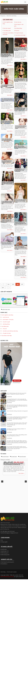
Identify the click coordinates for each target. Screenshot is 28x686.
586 (18, 284)
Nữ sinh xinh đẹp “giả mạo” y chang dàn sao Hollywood (6, 221)
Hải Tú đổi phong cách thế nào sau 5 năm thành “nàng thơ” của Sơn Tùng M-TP (16, 394)
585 (13, 284)
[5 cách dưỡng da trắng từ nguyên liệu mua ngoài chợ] (7, 198)
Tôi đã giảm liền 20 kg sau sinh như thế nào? (20, 109)
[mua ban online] (14, 300)
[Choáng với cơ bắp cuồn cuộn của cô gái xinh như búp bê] (20, 44)
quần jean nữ (4, 551)
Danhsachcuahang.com (7, 562)
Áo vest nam (14, 456)
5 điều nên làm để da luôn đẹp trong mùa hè (7, 140)
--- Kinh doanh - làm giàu (7, 319)
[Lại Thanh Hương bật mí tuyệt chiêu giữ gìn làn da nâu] (20, 71)
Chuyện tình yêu (19, 32)
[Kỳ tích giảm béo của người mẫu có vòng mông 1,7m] (20, 165)
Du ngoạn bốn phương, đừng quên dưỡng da (7, 161)
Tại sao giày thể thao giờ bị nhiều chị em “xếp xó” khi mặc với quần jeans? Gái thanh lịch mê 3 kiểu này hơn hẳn (17, 447)
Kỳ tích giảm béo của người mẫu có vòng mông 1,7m (19, 170)
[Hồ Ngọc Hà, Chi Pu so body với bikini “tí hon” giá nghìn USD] (3, 431)
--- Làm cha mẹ (5, 317)
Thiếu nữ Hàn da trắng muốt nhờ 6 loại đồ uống (7, 122)
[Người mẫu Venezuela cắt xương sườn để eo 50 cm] (20, 218)
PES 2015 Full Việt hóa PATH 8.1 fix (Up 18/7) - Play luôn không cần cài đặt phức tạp (13, 464)
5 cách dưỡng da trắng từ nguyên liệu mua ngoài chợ (7, 202)
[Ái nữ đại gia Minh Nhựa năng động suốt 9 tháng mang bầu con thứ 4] (3, 438)
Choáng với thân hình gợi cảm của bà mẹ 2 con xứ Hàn (7, 183)
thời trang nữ (4, 553)
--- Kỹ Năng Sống (6, 324)
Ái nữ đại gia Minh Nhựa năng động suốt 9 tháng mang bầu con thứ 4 (17, 435)
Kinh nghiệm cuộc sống (7, 315)
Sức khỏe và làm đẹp (20, 35)
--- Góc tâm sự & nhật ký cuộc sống (10, 331)
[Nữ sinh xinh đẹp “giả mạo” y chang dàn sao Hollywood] (7, 218)
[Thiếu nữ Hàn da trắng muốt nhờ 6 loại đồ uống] (7, 118)
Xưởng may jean (6, 309)
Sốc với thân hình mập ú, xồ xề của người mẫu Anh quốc (7, 100)
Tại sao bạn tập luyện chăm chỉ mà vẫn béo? (7, 243)
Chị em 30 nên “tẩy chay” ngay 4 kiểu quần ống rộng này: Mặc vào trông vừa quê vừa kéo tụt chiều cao (17, 423)
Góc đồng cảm (7, 30)
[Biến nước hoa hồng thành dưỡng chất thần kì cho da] (20, 144)
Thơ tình (17, 30)
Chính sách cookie (12, 572)
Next (26, 481)
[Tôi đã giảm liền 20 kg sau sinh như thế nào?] (20, 101)
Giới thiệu (3, 572)
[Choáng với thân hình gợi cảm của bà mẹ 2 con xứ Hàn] (7, 177)
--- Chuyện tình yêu (6, 333)
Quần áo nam (22, 456)
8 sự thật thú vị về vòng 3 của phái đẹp (7, 86)
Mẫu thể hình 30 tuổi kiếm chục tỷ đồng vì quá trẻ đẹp (20, 248)
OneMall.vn (4, 563)
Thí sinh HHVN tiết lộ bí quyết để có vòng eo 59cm (20, 267)
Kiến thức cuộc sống (11, 15)
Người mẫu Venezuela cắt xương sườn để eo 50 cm (20, 223)
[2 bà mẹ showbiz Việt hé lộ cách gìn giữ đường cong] (20, 192)
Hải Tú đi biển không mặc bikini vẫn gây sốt (17, 411)
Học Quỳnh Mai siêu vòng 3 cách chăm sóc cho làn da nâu (6, 55)
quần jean (4, 549)
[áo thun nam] (11, 363)
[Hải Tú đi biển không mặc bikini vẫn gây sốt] (3, 414)
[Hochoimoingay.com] (4, 2)
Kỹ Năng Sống (18, 28)
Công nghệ (4, 542)
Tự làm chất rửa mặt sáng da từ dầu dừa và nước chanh (20, 127)
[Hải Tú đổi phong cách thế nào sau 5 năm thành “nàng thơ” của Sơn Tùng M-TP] (3, 396)
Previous (2, 481)
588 (3, 287)
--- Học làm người (6, 321)
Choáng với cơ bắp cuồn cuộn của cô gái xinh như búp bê (20, 49)
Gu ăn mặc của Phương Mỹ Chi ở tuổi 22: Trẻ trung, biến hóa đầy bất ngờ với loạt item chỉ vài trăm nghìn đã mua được (17, 418)
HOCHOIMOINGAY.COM (7, 576)
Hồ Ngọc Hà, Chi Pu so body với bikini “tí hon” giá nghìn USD (16, 429)
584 (9, 284)
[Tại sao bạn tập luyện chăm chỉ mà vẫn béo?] (7, 238)
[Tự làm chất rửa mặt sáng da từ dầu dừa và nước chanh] (20, 123)
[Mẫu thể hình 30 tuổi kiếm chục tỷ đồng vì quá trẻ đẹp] (20, 242)
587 (22, 284)
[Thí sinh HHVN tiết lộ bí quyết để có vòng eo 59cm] (20, 264)
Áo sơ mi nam (5, 456)
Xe (2, 540)
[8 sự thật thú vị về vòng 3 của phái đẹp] (7, 77)
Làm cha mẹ (18, 22)
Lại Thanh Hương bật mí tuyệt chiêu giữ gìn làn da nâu (20, 80)
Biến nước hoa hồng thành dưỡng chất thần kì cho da (20, 147)
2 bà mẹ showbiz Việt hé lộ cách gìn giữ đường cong (20, 201)
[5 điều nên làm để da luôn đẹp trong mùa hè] (7, 137)
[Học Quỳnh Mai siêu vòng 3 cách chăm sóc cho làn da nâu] (7, 47)
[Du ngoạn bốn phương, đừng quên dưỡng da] (7, 157)
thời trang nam (5, 554)
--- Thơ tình (4, 328)
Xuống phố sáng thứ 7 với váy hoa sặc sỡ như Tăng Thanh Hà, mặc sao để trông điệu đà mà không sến (17, 400)
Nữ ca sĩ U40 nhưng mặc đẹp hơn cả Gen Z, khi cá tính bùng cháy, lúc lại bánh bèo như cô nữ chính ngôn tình (17, 406)
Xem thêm (10, 65)
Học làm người (7, 28)
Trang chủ (2, 15)
